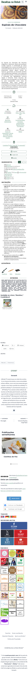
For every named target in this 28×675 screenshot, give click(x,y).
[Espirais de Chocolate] (14, 12)
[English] (2, 516)
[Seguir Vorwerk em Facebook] (14, 410)
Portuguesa (20, 126)
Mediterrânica (20, 125)
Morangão (4, 420)
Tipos (20, 172)
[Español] (15, 516)
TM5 (20, 113)
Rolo (11, 274)
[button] (11, 147)
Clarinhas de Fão (11, 457)
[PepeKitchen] (12, 595)
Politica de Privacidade (14, 639)
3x (25, 162)
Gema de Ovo (8, 174)
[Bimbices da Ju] (20, 553)
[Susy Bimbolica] (12, 604)
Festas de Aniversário (6, 132)
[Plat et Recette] (20, 595)
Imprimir (15, 151)
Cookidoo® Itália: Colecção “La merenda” (14, 145)
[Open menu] (25, 1)
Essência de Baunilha (18, 169)
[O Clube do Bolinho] (12, 587)
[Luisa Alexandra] (12, 579)
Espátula (4, 274)
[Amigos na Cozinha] (4, 553)
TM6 (23, 113)
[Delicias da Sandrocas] (20, 562)
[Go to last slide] (4, 450)
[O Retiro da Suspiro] (20, 587)
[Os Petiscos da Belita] (4, 595)
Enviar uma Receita (17, 633)
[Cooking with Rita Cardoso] (12, 562)
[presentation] (14, 446)
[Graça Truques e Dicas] (20, 570)
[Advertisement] (14, 46)
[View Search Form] (22, 2)
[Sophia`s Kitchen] (4, 604)
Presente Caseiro (9, 137)
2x (22, 162)
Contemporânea (20, 120)
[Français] (4, 516)
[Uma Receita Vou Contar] (4, 621)
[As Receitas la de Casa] (12, 553)
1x (19, 162)
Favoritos (7, 633)
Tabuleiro (17, 274)
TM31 (17, 113)
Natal (10, 135)
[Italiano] (10, 516)
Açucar (9, 165)
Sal (7, 171)
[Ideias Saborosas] (4, 579)
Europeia (20, 122)
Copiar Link (15, 154)
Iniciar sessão (15, 498)
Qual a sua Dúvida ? (20, 636)
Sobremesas (17, 22)
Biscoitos (10, 22)
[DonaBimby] (12, 570)
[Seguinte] (23, 450)
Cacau (8, 177)
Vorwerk (9, 28)
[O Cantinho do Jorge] (4, 587)
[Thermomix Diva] (12, 612)
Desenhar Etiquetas (7, 636)
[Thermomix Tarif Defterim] (20, 612)
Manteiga (9, 166)
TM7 (20, 114)
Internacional (20, 123)
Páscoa (5, 136)
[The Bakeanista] (20, 604)
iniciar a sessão (9, 483)
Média (20, 132)
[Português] (12, 516)
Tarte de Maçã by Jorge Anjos (22, 420)
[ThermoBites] (4, 612)
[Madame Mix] (20, 579)
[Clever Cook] (4, 562)
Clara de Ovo (8, 175)
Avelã (7, 178)
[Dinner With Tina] (4, 570)
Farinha (9, 172)
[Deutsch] (7, 516)
